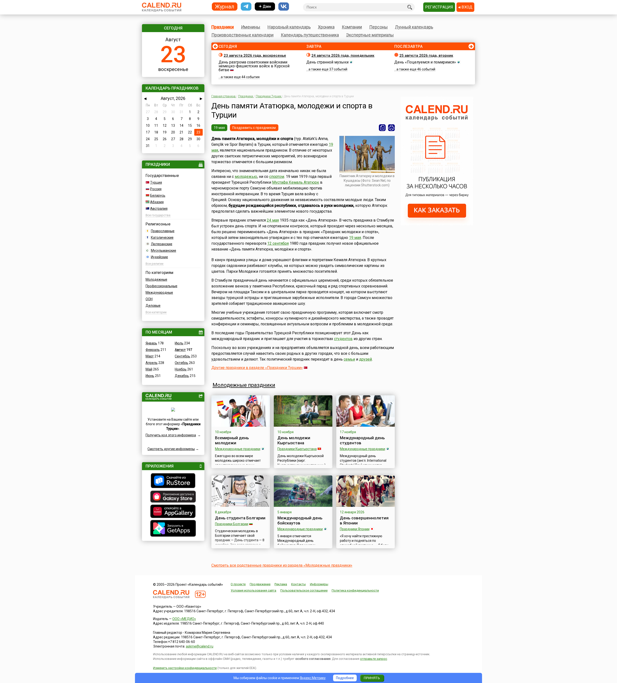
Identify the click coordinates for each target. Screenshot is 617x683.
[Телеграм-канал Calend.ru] (246, 6)
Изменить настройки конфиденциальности (185, 668)
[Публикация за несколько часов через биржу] (437, 224)
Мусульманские (163, 250)
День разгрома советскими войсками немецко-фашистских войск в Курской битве (254, 66)
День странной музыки (327, 62)
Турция (156, 182)
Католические (162, 237)
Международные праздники (237, 449)
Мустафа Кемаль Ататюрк (295, 182)
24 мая (273, 220)
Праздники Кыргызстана (297, 449)
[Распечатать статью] (391, 127)
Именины (250, 26)
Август (180, 350)
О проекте (238, 584)
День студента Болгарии (240, 518)
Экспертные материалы (370, 34)
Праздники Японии (354, 529)
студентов (343, 338)
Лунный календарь (414, 26)
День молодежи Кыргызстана (293, 440)
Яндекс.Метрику (313, 678)
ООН (149, 299)
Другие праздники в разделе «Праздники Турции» (257, 367)
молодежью (246, 176)
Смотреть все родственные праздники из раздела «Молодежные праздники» (281, 565)
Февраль (153, 350)
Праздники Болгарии (231, 524)
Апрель (152, 363)
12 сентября (278, 243)
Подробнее (345, 678)
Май (149, 369)
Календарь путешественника (310, 34)
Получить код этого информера (171, 435)
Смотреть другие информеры (171, 449)
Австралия (159, 208)
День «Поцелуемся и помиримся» (425, 62)
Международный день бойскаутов (299, 520)
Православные (162, 231)
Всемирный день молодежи (232, 440)
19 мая (219, 128)
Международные (159, 292)
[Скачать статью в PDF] (382, 127)
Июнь (150, 376)
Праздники (222, 26)
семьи (349, 359)
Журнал (224, 6)
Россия (155, 189)
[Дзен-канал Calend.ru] (265, 6)
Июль (179, 343)
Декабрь (182, 376)
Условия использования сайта (253, 590)
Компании (352, 26)
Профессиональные (161, 286)
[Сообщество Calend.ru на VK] (283, 6)
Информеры (319, 584)
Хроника (326, 26)
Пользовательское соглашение (304, 590)
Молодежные (156, 279)
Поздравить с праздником (254, 128)
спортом (276, 176)
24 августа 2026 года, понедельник (342, 55)
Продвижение (260, 584)
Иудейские (159, 257)
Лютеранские (161, 244)
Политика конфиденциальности (355, 590)
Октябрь (181, 363)
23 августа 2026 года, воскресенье (255, 55)
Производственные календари (242, 34)
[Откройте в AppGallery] (173, 511)
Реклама (281, 584)
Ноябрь (181, 369)
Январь (151, 343)
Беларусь (157, 195)
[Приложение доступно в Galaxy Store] (173, 497)
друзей (365, 359)
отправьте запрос (373, 659)
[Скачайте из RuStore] (173, 481)
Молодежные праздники (244, 385)
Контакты (298, 584)
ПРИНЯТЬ (372, 678)
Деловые (153, 305)
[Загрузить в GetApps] (173, 529)
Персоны (378, 26)
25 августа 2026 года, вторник (426, 55)
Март (150, 356)
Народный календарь (289, 26)
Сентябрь (182, 356)
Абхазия (157, 202)
